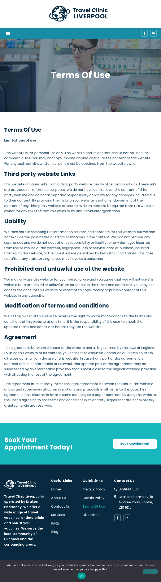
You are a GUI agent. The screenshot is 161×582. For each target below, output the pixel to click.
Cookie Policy (93, 497)
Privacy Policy (94, 489)
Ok (81, 575)
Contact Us (60, 506)
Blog (54, 531)
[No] (150, 571)
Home (56, 489)
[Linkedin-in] (153, 33)
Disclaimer (91, 514)
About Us (58, 497)
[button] (7, 33)
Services (58, 514)
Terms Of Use (94, 506)
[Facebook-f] (144, 33)
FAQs (55, 523)
